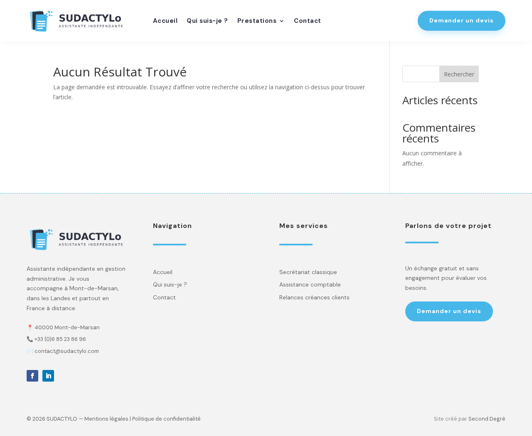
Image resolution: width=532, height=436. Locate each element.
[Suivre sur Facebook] (32, 376)
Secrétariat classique (308, 272)
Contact (307, 21)
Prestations (257, 21)
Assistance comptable (310, 284)
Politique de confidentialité (166, 418)
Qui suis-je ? (207, 21)
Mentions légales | (107, 418)
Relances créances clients (314, 297)
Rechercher (459, 74)
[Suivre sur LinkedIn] (48, 376)
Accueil (165, 21)
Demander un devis (461, 20)
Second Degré (486, 418)
